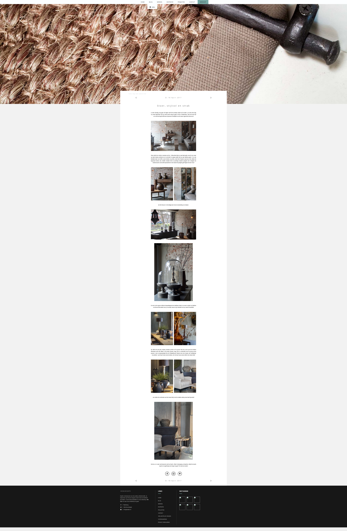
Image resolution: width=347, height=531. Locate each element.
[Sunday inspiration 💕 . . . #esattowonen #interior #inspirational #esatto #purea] (197, 499)
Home (143, 2)
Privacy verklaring (164, 522)
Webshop (203, 2)
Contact (192, 2)
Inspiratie (170, 2)
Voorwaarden (162, 519)
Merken (159, 2)
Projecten (181, 2)
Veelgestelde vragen (164, 516)
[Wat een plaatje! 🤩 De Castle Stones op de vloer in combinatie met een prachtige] (182, 507)
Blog (151, 2)
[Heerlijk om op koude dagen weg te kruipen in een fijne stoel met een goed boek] (182, 499)
